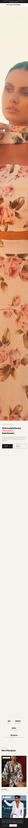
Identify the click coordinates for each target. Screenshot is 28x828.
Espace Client (6, 446)
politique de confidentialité (18, 822)
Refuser (5, 825)
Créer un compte (18, 446)
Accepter (13, 825)
